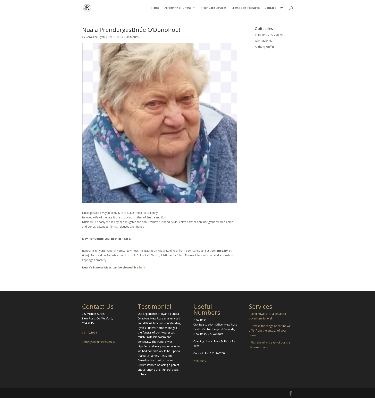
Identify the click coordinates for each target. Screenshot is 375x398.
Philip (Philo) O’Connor (269, 34)
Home (155, 8)
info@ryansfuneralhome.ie (98, 341)
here (142, 267)
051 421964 (89, 332)
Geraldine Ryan (95, 37)
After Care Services (213, 8)
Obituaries (132, 37)
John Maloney (263, 40)
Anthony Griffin (264, 46)
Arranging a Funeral (178, 8)
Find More (199, 360)
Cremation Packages (245, 8)
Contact (270, 8)
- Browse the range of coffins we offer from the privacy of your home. (270, 330)
